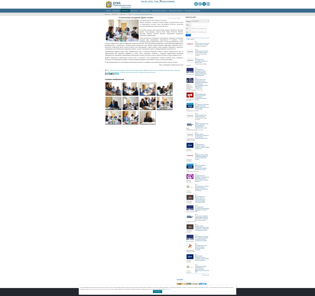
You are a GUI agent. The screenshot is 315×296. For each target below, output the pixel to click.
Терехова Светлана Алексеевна (129, 72)
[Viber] (113, 74)
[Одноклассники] (107, 74)
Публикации (123, 14)
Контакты (150, 1)
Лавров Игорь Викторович (167, 70)
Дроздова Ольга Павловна (151, 70)
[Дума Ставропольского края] (118, 4)
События (129, 14)
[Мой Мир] (109, 74)
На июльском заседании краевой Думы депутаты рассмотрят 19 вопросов (201, 217)
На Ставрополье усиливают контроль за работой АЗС (201, 61)
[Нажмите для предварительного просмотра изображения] (122, 31)
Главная (108, 14)
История (156, 1)
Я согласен (158, 291)
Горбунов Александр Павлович (147, 72)
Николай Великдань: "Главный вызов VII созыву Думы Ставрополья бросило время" (201, 97)
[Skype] (116, 74)
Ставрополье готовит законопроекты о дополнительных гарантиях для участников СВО (202, 269)
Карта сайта (144, 1)
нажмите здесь (167, 289)
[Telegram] (118, 74)
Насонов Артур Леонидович (117, 70)
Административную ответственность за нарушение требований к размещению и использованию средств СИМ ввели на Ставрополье (201, 84)
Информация (115, 14)
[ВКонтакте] (105, 74)
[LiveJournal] (111, 74)
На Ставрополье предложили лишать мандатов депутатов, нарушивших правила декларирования (201, 72)
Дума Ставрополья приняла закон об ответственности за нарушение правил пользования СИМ (200, 199)
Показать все (205, 275)
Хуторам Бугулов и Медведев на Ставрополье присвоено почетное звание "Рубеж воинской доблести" (202, 178)
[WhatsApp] (115, 74)
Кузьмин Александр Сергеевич (135, 70)
